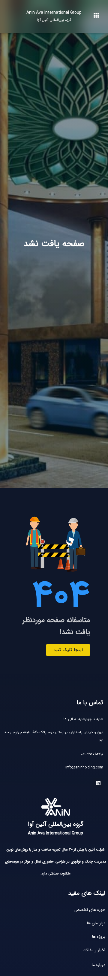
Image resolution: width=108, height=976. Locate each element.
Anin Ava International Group (54, 16)
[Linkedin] (98, 783)
